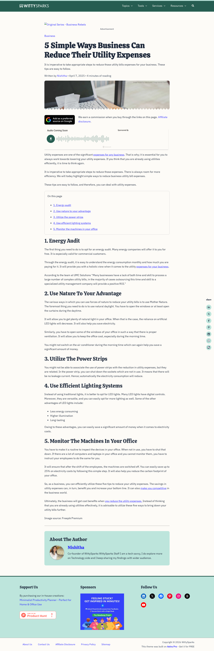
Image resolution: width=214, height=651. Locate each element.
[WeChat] (208, 347)
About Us (27, 644)
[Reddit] (208, 334)
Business (49, 36)
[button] (131, 6)
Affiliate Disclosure (65, 644)
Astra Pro (172, 646)
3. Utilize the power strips (68, 217)
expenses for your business (152, 266)
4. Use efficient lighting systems (72, 223)
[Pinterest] (208, 327)
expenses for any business (108, 154)
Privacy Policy (88, 644)
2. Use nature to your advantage (72, 211)
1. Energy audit (62, 205)
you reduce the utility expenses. (123, 501)
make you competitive (153, 488)
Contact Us (44, 644)
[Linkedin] (208, 307)
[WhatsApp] (208, 340)
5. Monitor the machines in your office (75, 229)
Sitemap (105, 644)
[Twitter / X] (208, 314)
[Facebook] (208, 320)
